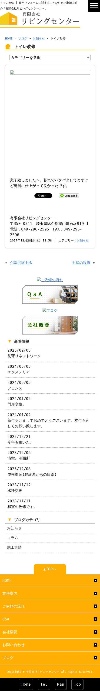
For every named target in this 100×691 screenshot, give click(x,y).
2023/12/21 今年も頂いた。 (20, 439)
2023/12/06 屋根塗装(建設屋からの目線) (32, 472)
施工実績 (14, 547)
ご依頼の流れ (13, 606)
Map (60, 684)
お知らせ (39, 38)
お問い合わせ (13, 645)
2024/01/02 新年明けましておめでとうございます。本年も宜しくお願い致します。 (48, 420)
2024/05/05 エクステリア (19, 369)
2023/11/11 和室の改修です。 (22, 504)
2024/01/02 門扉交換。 (19, 401)
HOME (9, 38)
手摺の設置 (81, 262)
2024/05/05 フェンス (19, 385)
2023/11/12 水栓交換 (19, 488)
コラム (12, 538)
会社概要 (9, 632)
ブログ (22, 38)
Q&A (5, 619)
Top (77, 684)
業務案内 (9, 593)
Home (26, 684)
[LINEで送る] (69, 195)
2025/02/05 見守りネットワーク (24, 353)
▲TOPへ (50, 569)
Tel (43, 684)
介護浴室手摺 (21, 262)
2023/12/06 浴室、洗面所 (19, 455)
